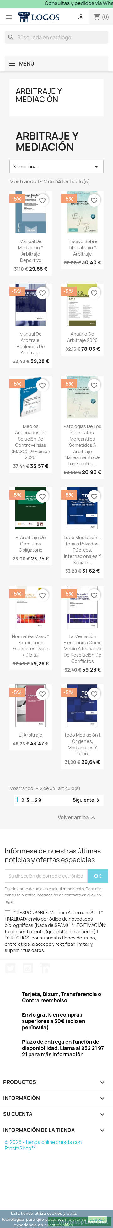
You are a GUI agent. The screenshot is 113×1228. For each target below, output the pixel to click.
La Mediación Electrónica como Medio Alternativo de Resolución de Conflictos (82, 648)
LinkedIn (45, 968)
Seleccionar (56, 166)
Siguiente (87, 800)
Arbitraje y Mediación (39, 95)
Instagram (28, 968)
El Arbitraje (30, 735)
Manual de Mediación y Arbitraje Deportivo (30, 250)
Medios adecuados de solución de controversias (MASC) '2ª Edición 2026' (30, 441)
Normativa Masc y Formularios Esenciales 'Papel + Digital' (30, 645)
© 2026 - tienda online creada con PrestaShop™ (43, 1145)
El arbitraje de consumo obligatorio (30, 543)
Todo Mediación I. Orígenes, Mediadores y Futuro (82, 744)
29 (38, 800)
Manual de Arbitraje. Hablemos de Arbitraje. (31, 343)
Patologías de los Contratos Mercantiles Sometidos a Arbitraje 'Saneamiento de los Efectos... (82, 445)
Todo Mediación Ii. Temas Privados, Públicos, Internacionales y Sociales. (82, 549)
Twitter (10, 968)
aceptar (97, 1219)
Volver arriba (77, 817)
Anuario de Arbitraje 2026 (82, 337)
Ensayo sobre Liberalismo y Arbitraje (82, 247)
